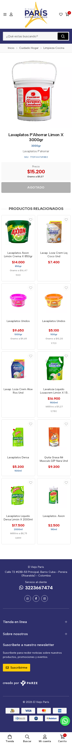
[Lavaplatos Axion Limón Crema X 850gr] (18, 232)
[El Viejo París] (36, 14)
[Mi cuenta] (11, 14)
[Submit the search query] (63, 36)
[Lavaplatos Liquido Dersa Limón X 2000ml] (18, 495)
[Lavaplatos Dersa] (18, 436)
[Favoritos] (61, 14)
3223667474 (39, 587)
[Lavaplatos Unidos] (18, 300)
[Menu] (5, 14)
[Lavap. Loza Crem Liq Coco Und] (54, 232)
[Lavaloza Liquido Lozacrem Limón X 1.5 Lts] (54, 368)
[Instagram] (44, 598)
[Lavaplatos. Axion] (54, 495)
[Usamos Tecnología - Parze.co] (20, 683)
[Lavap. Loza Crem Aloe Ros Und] (18, 368)
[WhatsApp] (27, 598)
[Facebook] (36, 598)
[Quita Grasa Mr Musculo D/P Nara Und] (54, 436)
